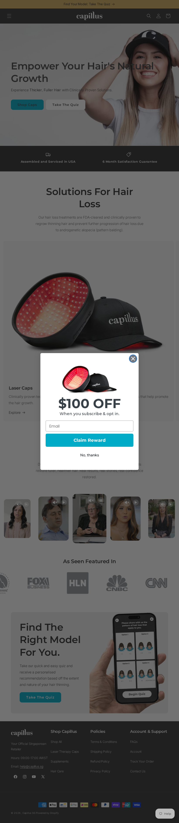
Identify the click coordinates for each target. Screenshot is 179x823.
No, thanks (89, 455)
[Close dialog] (133, 358)
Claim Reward (90, 440)
